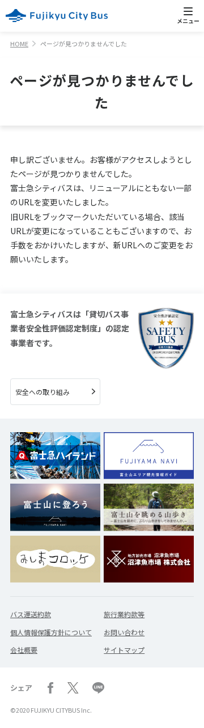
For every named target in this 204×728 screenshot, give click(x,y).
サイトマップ (124, 649)
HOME (19, 43)
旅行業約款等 (124, 614)
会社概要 (23, 649)
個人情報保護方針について (51, 632)
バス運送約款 (30, 614)
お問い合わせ (124, 632)
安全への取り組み (42, 392)
